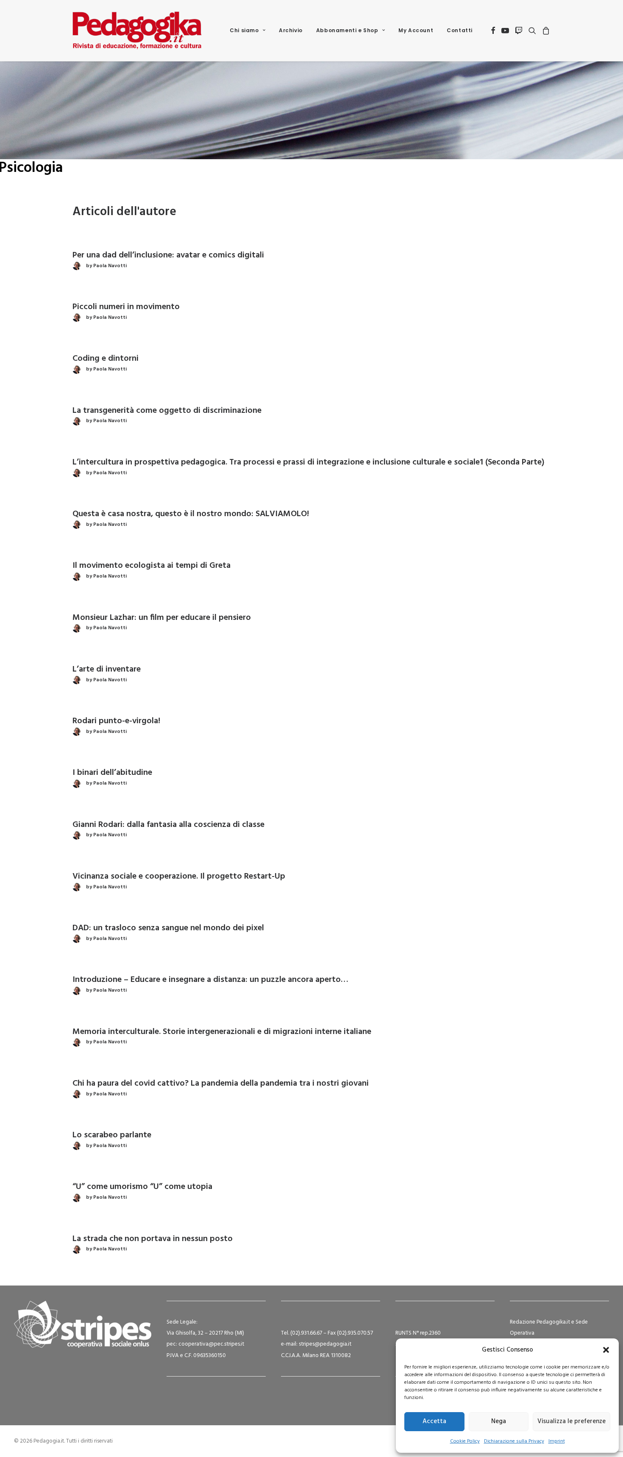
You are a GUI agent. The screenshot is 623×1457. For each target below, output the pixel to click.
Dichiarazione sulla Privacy (514, 1441)
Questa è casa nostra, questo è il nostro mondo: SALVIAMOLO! (190, 514)
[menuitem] (247, 30)
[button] (606, 1350)
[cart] (545, 30)
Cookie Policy (465, 1441)
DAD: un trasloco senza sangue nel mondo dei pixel (168, 928)
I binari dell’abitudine (112, 773)
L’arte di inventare (106, 669)
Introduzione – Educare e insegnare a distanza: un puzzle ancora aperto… (210, 980)
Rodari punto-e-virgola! (116, 721)
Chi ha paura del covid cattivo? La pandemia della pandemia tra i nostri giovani (220, 1083)
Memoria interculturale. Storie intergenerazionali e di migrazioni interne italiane (221, 1032)
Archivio (291, 30)
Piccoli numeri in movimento (126, 307)
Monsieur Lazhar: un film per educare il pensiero (161, 618)
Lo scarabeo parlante (111, 1135)
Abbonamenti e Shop (347, 30)
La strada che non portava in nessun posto (152, 1239)
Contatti (460, 30)
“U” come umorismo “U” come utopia (142, 1187)
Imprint (556, 1441)
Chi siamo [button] (244, 30)
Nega (498, 1421)
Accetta (434, 1421)
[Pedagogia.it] (137, 30)
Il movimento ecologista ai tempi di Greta (151, 565)
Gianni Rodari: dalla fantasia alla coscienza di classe (168, 825)
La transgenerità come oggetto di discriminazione (166, 410)
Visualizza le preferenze (571, 1421)
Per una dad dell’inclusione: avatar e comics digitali (168, 255)
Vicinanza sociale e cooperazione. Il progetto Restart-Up (178, 876)
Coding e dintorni (105, 358)
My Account (415, 30)
